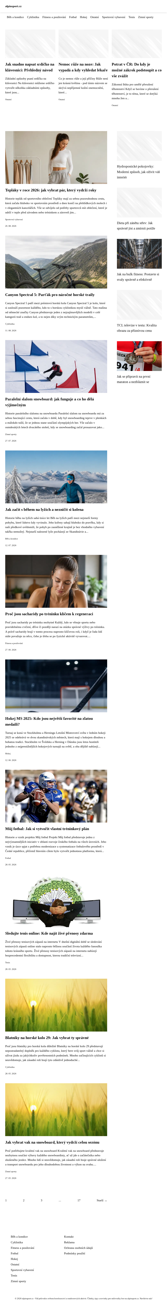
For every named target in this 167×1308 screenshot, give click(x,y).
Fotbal (73, 17)
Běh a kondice (15, 17)
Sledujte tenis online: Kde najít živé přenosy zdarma (49, 933)
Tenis (132, 17)
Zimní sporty (145, 17)
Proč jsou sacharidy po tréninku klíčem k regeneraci (49, 614)
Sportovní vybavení (113, 17)
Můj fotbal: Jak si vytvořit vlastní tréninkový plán (47, 829)
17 (78, 1200)
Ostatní (94, 17)
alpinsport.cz (13, 6)
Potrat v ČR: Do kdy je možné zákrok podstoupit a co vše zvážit (137, 70)
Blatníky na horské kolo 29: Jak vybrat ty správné (47, 1038)
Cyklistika (33, 17)
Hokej (83, 17)
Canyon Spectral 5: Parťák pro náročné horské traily (50, 295)
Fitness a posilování (54, 17)
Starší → (102, 1200)
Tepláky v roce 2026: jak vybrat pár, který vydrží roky (50, 190)
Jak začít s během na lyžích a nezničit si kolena (44, 509)
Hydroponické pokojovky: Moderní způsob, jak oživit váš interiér (138, 171)
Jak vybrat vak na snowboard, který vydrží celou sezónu (52, 1142)
